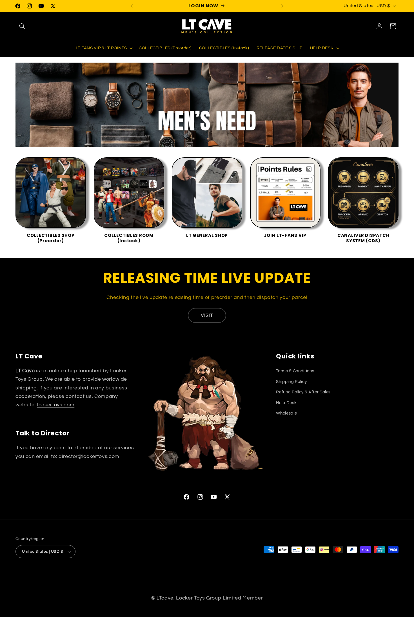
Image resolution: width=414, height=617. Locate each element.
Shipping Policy (291, 381)
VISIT (207, 315)
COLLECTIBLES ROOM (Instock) (128, 238)
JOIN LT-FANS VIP (285, 235)
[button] (22, 26)
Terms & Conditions (295, 371)
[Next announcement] (282, 6)
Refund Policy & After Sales (303, 392)
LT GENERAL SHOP (207, 235)
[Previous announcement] (132, 6)
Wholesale (286, 413)
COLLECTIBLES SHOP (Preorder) (51, 238)
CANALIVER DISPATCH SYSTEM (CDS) (363, 238)
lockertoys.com (55, 404)
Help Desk (286, 402)
